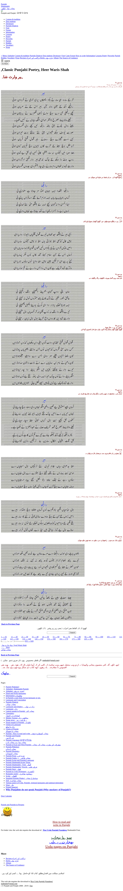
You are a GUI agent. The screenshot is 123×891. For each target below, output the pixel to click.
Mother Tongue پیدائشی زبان (17, 718)
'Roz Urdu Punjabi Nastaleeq (55, 830)
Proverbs (9, 39)
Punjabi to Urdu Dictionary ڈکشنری (20, 772)
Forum (8, 30)
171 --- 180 (76, 639)
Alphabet (10, 56)
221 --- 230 (88, 639)
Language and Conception (16, 700)
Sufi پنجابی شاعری (13, 781)
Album (56, 58)
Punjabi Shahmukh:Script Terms (18, 762)
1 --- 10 (4, 637)
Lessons (9, 34)
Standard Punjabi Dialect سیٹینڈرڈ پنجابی (22, 778)
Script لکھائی (11, 776)
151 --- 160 (51, 639)
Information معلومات (14, 696)
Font (7, 28)
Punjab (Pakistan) (12, 687)
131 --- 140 (26, 639)
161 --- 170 (63, 639)
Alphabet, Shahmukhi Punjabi (17, 689)
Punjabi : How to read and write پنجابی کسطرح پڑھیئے (27, 734)
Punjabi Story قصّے (13, 769)
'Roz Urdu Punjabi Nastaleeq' (41, 881)
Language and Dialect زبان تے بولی (20, 707)
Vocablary (9, 45)
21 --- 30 (24, 637)
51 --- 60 (56, 637)
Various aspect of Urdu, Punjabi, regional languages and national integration (34, 783)
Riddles (9, 43)
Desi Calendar (6, 796)
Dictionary (10, 24)
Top (31, 886)
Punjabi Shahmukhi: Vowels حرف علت (21, 767)
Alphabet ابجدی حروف (15, 691)
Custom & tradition (13, 19)
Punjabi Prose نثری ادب (15, 756)
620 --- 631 (29, 641)
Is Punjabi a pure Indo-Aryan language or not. (23, 698)
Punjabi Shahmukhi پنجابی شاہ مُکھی (8, 6)
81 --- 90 (88, 637)
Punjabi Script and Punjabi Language (20, 760)
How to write (81, 56)
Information (10, 32)
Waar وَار (10, 785)
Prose (8, 47)
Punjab (8, 41)
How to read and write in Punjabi (61, 823)
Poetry (8, 37)
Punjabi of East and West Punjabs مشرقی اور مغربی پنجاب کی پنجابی (33, 745)
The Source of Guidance (68, 58)
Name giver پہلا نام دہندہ (16, 720)
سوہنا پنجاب (61, 837)
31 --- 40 (35, 637)
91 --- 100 (99, 637)
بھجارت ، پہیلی (61, 842)
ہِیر (5, 647)
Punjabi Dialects (12, 26)
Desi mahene (11, 21)
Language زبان (12, 709)
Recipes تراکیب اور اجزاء (30, 58)
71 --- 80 (77, 637)
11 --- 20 (14, 637)
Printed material (12, 787)
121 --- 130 (14, 639)
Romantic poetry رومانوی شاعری (19, 774)
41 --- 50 (45, 637)
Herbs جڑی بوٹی (46, 58)
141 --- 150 (39, 639)
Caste (67, 56)
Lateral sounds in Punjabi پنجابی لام (20, 711)
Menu (5, 56)
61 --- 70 (66, 637)
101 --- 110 (111, 637)
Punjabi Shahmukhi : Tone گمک (18, 765)
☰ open (5, 60)
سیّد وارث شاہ (14, 645)
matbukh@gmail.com (50, 660)
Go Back (5, 64)
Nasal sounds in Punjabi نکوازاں (18, 722)
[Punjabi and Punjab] (2, 11)
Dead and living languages (16, 693)
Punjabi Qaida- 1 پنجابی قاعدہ (18, 758)
